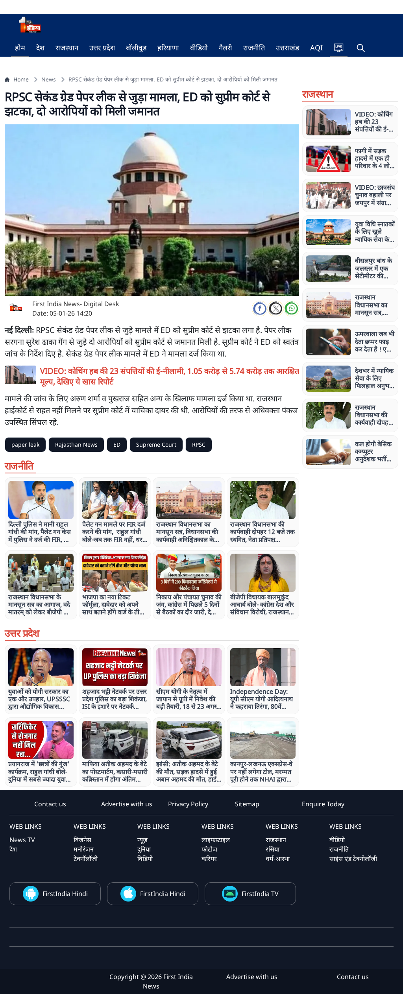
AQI (316, 47)
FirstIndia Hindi (65, 893)
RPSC (198, 444)
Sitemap (247, 804)
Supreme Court (156, 444)
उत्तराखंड (287, 47)
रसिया (272, 849)
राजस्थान (66, 47)
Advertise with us (126, 804)
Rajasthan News (76, 444)
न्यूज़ (142, 839)
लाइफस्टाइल (216, 839)
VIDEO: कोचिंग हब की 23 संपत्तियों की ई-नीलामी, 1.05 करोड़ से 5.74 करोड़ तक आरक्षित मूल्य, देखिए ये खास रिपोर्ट (169, 376)
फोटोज (209, 849)
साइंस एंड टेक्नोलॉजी (353, 858)
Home (21, 79)
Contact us (50, 804)
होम (20, 47)
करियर (209, 858)
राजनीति (254, 47)
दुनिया (144, 849)
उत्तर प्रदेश (102, 47)
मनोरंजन (84, 849)
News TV (22, 839)
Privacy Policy (188, 804)
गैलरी (225, 47)
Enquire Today (323, 804)
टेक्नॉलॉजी (86, 858)
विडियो (145, 858)
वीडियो (199, 47)
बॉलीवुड (136, 47)
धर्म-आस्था (278, 858)
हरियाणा (168, 47)
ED (116, 444)
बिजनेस (82, 839)
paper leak (25, 444)
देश (40, 47)
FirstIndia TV (260, 893)
